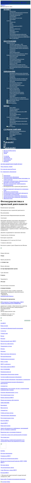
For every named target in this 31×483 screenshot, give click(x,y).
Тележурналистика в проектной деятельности (15, 195)
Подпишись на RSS (7, 1)
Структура (3, 331)
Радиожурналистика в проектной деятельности (16, 193)
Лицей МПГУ (4, 423)
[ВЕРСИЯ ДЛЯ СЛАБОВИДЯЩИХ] (9, 142)
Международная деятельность (8, 354)
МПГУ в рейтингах (6, 364)
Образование (7, 175)
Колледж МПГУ (5, 420)
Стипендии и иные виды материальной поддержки (14, 434)
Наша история (4, 325)
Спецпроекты (7, 160)
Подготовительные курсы (7, 395)
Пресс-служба (4, 361)
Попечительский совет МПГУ (8, 341)
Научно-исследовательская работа (9, 458)
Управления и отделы (6, 346)
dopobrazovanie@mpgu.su (7, 296)
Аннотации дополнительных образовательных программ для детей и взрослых (16, 181)
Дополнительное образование (11, 177)
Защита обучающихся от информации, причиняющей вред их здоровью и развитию (14, 429)
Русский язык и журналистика (11, 194)
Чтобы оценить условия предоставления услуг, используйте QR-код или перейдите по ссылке (13, 440)
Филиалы (3, 351)
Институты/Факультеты (10, 150)
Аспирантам (7, 157)
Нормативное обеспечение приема (9, 374)
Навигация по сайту (7, 6)
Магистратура (4, 407)
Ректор (2, 336)
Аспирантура (4, 386)
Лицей (5, 153)
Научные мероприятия (6, 453)
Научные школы (5, 465)
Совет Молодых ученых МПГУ (9, 470)
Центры (3, 348)
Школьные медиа (8, 198)
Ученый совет (4, 333)
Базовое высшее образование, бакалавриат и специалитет (15, 379)
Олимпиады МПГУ (6, 456)
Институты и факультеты (7, 343)
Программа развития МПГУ (8, 366)
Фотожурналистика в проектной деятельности (16, 197)
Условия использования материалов (16, 479)
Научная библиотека (6, 356)
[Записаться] (1, 248)
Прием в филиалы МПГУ (7, 397)
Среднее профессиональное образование (11, 377)
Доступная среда (5, 437)
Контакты (6, 161)
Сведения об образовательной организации (12, 328)
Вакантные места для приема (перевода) (11, 432)
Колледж (6, 152)
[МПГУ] (3, 5)
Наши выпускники (5, 425)
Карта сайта (4, 479)
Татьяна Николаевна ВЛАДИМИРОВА (11, 303)
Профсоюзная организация (7, 359)
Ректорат (3, 338)
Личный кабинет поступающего (11, 2)
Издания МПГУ (5, 472)
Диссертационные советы (7, 467)
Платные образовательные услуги (9, 392)
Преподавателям (8, 158)
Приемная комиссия (6, 371)
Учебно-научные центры (7, 413)
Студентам (6, 156)
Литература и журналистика (11, 191)
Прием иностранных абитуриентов (10, 400)
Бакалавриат (4, 405)
